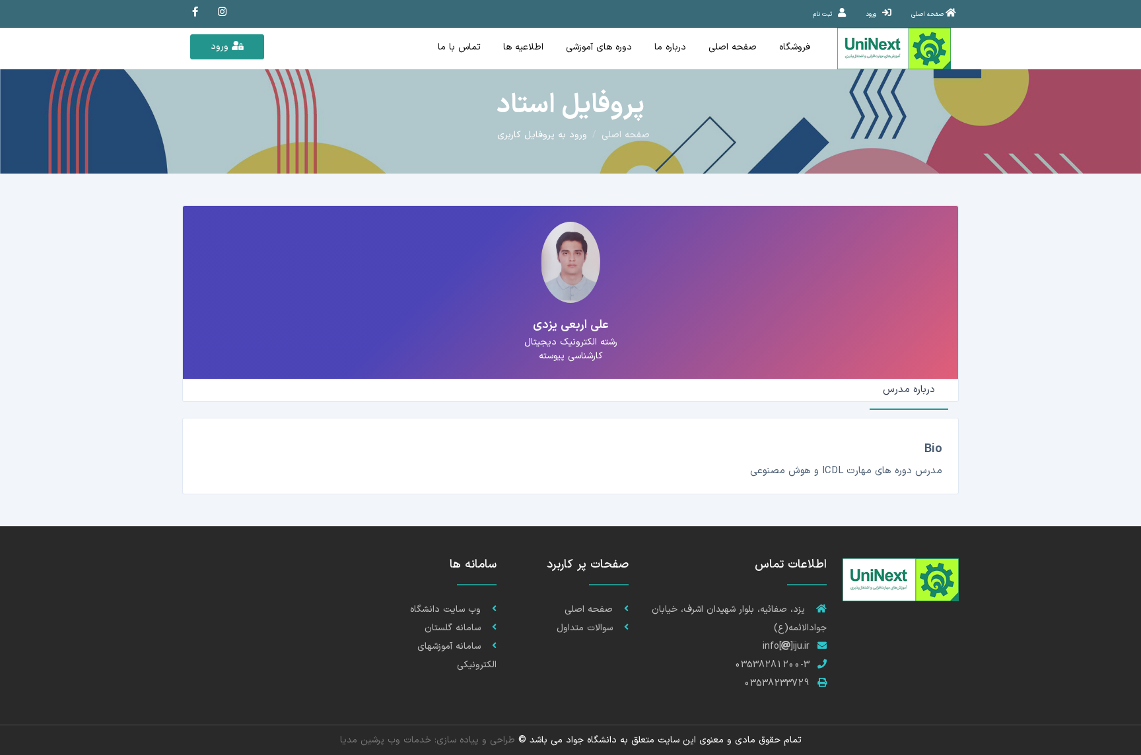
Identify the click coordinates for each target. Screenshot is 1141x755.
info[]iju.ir (786, 646)
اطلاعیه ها (523, 47)
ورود (221, 46)
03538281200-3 (772, 665)
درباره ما (670, 47)
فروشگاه (794, 47)
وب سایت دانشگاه (447, 609)
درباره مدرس (909, 389)
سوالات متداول (586, 628)
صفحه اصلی (733, 47)
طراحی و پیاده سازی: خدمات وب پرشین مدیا (427, 740)
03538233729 (777, 683)
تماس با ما (459, 47)
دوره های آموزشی (599, 47)
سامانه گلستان (454, 628)
